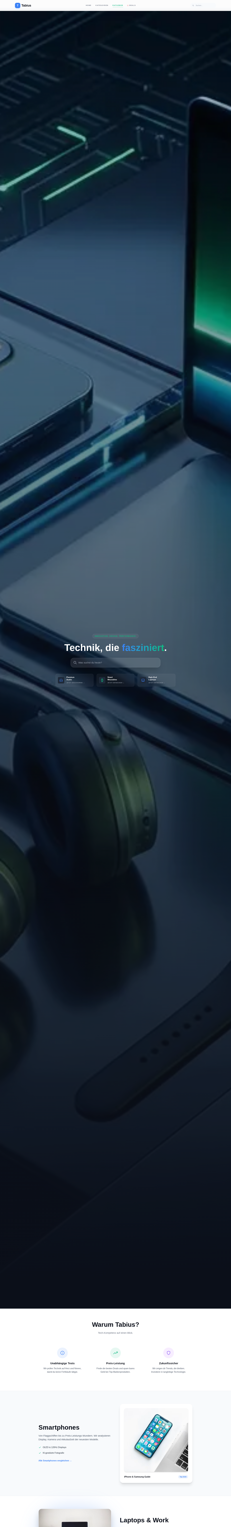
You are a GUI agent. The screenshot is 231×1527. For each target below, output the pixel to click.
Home (88, 5)
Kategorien (102, 5)
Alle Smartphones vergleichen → (55, 1460)
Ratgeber (118, 5)
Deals (132, 5)
